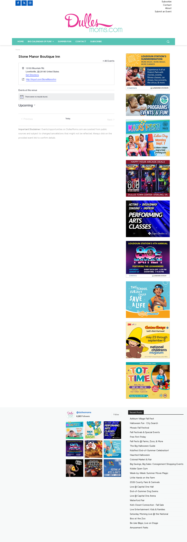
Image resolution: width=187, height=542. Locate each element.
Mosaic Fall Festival (139, 427)
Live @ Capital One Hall (142, 486)
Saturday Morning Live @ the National (149, 514)
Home (17, 50)
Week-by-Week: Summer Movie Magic (149, 473)
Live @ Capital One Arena (143, 496)
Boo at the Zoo (138, 518)
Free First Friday (138, 437)
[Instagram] (30, 3)
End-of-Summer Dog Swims (144, 491)
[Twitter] (24, 3)
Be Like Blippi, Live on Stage (144, 523)
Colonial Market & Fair (141, 459)
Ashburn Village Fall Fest (142, 418)
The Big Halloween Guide (142, 446)
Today (67, 118)
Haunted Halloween (140, 455)
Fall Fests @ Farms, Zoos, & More (146, 441)
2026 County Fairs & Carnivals (145, 482)
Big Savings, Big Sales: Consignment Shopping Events (156, 464)
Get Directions (32, 74)
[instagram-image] (74, 430)
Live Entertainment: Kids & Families (147, 509)
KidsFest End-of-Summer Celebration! (149, 450)
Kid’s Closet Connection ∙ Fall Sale (147, 505)
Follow (116, 414)
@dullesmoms (83, 412)
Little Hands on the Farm (142, 477)
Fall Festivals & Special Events (145, 432)
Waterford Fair (137, 500)
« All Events (108, 61)
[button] (168, 41)
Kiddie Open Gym (139, 468)
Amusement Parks (139, 527)
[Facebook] (18, 3)
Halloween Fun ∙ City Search (144, 423)
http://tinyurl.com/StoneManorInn (41, 79)
